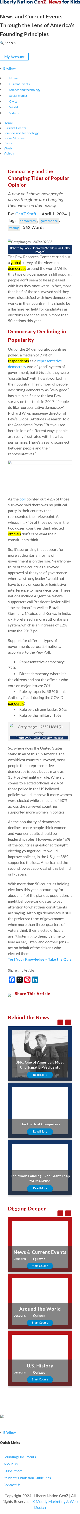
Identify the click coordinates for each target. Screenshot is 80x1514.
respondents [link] (18, 360)
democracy (28, 221)
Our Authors (13, 1471)
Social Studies (18, 95)
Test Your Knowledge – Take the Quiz (39, 959)
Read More (40, 1074)
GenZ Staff (26, 213)
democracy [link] (17, 268)
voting (14, 227)
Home (13, 78)
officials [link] (14, 533)
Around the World (40, 1309)
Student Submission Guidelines (27, 1478)
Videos (14, 113)
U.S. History (40, 1365)
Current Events (19, 84)
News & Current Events (40, 1252)
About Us (10, 1464)
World (13, 107)
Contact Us (11, 1485)
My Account (14, 56)
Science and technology (24, 89)
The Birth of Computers (40, 1124)
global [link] (16, 262)
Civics (13, 101)
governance (49, 221)
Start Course (40, 1265)
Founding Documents (19, 1457)
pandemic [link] (16, 703)
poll (22, 499)
